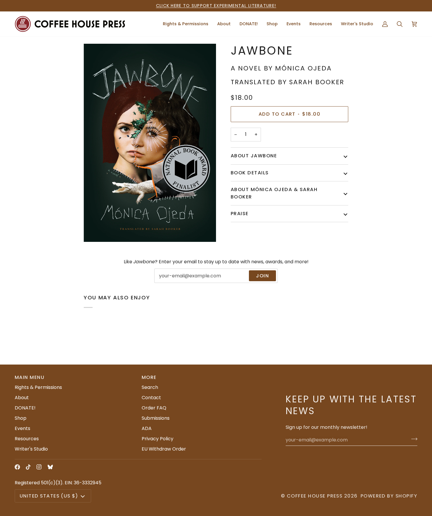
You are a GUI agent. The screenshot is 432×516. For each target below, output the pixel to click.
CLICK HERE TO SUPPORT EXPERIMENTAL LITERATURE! (216, 6)
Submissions (156, 418)
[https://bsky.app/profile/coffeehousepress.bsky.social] (50, 467)
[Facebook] (17, 467)
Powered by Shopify (389, 496)
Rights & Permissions (38, 387)
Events (22, 428)
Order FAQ (154, 407)
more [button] (149, 377)
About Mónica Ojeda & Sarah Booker (274, 193)
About (22, 397)
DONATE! (25, 407)
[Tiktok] (28, 467)
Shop (20, 418)
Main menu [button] (29, 377)
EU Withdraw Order (164, 449)
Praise (240, 213)
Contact (151, 397)
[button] (224, 23)
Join (262, 275)
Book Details (250, 172)
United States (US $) (49, 496)
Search (150, 387)
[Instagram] (39, 467)
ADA (147, 428)
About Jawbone (254, 155)
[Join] (412, 439)
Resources (27, 438)
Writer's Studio (31, 449)
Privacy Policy (157, 438)
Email (164, 282)
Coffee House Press (314, 496)
